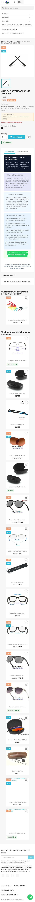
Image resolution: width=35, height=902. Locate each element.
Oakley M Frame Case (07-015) (17, 740)
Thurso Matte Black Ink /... (17, 675)
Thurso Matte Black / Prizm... (17, 520)
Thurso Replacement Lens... (17, 456)
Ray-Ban (16, 17)
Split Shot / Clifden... (17, 582)
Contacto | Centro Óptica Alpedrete (17, 25)
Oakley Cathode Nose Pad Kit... (17, 551)
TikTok (17, 875)
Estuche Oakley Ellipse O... (18, 487)
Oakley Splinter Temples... (17, 613)
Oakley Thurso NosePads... (17, 833)
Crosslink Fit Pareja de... (17, 424)
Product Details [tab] (22, 152)
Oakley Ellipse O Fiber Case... (17, 393)
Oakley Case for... (17, 771)
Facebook (3, 875)
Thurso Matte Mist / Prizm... (17, 707)
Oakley (16, 14)
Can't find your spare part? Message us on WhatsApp (18, 254)
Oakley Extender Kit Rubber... (17, 360)
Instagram (12, 875)
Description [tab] (9, 152)
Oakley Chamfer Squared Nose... (17, 644)
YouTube (7, 875)
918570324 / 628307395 (16, 33)
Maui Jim (16, 21)
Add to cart (16, 137)
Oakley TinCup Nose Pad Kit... (17, 802)
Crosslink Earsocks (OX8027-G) (17, 320)
